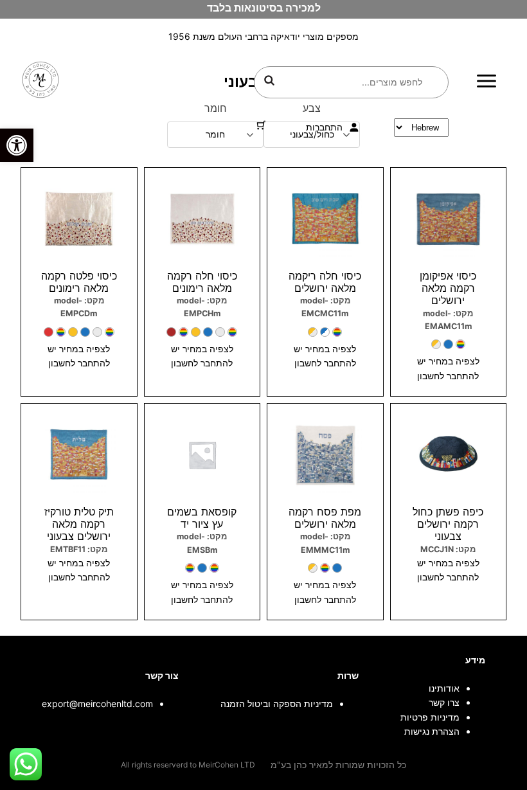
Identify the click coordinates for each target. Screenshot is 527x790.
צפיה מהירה (448, 173)
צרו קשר (444, 702)
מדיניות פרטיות (430, 717)
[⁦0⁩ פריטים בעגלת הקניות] (261, 125)
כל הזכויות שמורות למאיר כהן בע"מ (338, 764)
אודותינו (444, 688)
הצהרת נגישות (432, 731)
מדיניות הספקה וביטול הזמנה (276, 703)
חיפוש (269, 80)
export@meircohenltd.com (97, 703)
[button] (16, 145)
